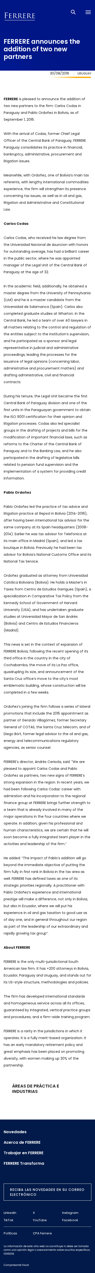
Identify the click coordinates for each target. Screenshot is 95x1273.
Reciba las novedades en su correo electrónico (47, 1192)
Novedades (15, 1132)
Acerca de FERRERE (22, 1142)
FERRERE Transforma (24, 1163)
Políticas (10, 1233)
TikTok (8, 1220)
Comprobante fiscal (16, 1265)
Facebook (70, 1220)
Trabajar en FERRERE (23, 1153)
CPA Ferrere (42, 1233)
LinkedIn (10, 1212)
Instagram (70, 1212)
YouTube (40, 1220)
